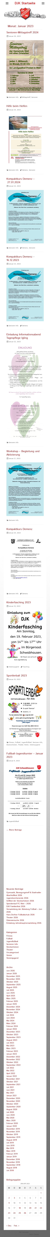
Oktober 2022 (12, 1062)
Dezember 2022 (13, 1056)
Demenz (25, 170)
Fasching (26, 667)
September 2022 (13, 1065)
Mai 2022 (10, 1070)
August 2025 (11, 987)
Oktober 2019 (12, 1134)
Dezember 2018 (13, 1159)
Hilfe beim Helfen (16, 106)
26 (25, 1213)
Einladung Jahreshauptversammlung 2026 (23, 923)
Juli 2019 (10, 1142)
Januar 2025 (11, 1004)
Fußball (17, 742)
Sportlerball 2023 (16, 676)
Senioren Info (13, 97)
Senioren (34, 97)
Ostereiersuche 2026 (15, 920)
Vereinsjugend (14, 667)
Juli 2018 (10, 1170)
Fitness (11, 742)
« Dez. (9, 1225)
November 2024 (13, 1009)
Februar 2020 (12, 1123)
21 (36, 1208)
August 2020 (11, 1109)
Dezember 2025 (13, 976)
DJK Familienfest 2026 (15, 906)
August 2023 (11, 1040)
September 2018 (13, 1165)
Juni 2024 (10, 1018)
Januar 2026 (11, 973)
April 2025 (10, 995)
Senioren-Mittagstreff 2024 (22, 32)
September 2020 (13, 1106)
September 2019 (13, 1137)
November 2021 (13, 1079)
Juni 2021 (10, 1090)
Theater (20, 745)
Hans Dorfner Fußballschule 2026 (20, 914)
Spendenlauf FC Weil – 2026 (18, 903)
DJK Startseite (25, 3)
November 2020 (13, 1101)
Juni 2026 (10, 970)
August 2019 (11, 1140)
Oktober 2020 (12, 1104)
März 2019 (10, 1151)
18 (20, 1208)
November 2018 (13, 1162)
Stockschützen (11, 745)
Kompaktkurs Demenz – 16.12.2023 (20, 258)
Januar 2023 (11, 1054)
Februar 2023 (12, 1051)
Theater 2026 (12, 917)
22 (41, 1208)
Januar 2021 (11, 1095)
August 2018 (11, 1167)
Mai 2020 (10, 1118)
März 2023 (10, 1048)
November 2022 (13, 1059)
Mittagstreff (26, 97)
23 (9, 1213)
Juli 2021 (10, 1087)
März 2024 (10, 1023)
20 (30, 1208)
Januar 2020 (11, 1126)
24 (14, 1213)
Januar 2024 (11, 1029)
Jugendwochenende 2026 (17, 898)
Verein (26, 745)
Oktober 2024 (12, 1012)
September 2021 (13, 1084)
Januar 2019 (11, 1156)
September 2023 (13, 1037)
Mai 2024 (10, 1020)
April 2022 (10, 1073)
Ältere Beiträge (14, 830)
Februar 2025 (12, 1001)
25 (20, 1213)
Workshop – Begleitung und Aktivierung (22, 453)
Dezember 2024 (13, 1007)
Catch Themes (34, 1234)
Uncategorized (12, 952)
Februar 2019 (12, 1154)
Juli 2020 (10, 1112)
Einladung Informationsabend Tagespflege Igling (23, 336)
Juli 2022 (10, 1068)
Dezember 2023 (13, 1032)
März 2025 (10, 998)
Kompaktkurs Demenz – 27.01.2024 (20, 180)
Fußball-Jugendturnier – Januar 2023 (24, 755)
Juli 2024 (10, 1015)
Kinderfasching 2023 (18, 602)
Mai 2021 (10, 1093)
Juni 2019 (10, 1145)
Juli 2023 (10, 1043)
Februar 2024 (12, 1026)
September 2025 (13, 984)
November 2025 (13, 979)
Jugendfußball (26, 742)
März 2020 (10, 1120)
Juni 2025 (10, 993)
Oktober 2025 (12, 982)
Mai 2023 (10, 1045)
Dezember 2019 (13, 1129)
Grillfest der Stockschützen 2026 (20, 901)
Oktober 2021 (12, 1081)
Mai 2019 (10, 1148)
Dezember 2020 (13, 1098)
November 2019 (13, 1131)
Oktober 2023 (12, 1034)
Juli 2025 (10, 990)
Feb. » (16, 1225)
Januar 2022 (11, 1076)
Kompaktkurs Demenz (19, 529)
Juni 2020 (10, 1115)
